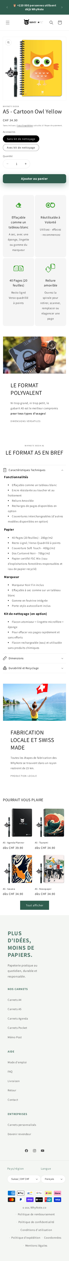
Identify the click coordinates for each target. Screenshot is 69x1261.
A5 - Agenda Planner (13, 842)
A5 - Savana (9, 888)
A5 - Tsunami (41, 842)
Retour (12, 1090)
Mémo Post (15, 1037)
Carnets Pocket (17, 1028)
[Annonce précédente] (7, 7)
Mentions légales (36, 1245)
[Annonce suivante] (62, 7)
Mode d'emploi (17, 1062)
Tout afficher (34, 905)
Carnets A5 (14, 1009)
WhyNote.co (38, 1207)
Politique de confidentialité (36, 1222)
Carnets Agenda (18, 1018)
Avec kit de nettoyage (21, 147)
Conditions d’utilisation (36, 1230)
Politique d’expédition (25, 1237)
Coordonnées (52, 1237)
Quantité (7, 156)
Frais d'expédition (25, 125)
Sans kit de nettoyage (21, 139)
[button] (7, 22)
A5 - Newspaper (43, 888)
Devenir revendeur (19, 1134)
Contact (13, 1099)
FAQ (10, 1071)
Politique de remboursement (36, 1214)
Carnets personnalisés (22, 1125)
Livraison (14, 1081)
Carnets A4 (14, 1000)
